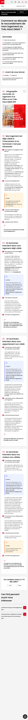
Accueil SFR (2, 2)
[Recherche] (12, 2)
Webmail (19, 2)
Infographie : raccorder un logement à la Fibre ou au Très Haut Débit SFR (13, 43)
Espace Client (22, 2)
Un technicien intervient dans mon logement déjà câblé (12, 53)
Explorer (22, 12)
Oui (10, 585)
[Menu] (26, 2)
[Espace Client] (22, 2)
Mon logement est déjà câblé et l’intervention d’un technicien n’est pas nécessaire (13, 48)
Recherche (12, 2)
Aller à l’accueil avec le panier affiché (15, 2)
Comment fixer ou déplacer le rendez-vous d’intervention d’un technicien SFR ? (11, 616)
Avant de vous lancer (9, 40)
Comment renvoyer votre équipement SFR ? (11, 608)
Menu (26, 2)
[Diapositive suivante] (24, 91)
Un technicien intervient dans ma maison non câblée (12, 62)
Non (20, 585)
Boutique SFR (17, 272)
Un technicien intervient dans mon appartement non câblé (12, 58)
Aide (2, 6)
